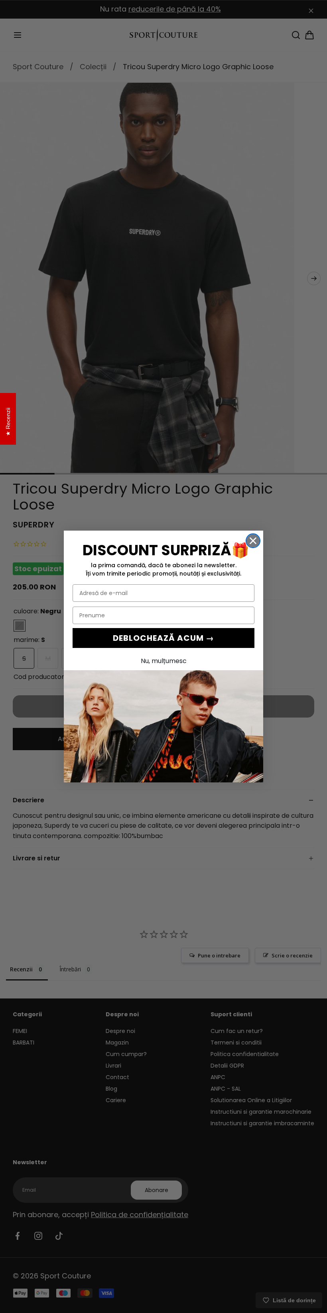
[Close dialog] (253, 541)
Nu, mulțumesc (164, 660)
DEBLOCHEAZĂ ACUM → (163, 638)
